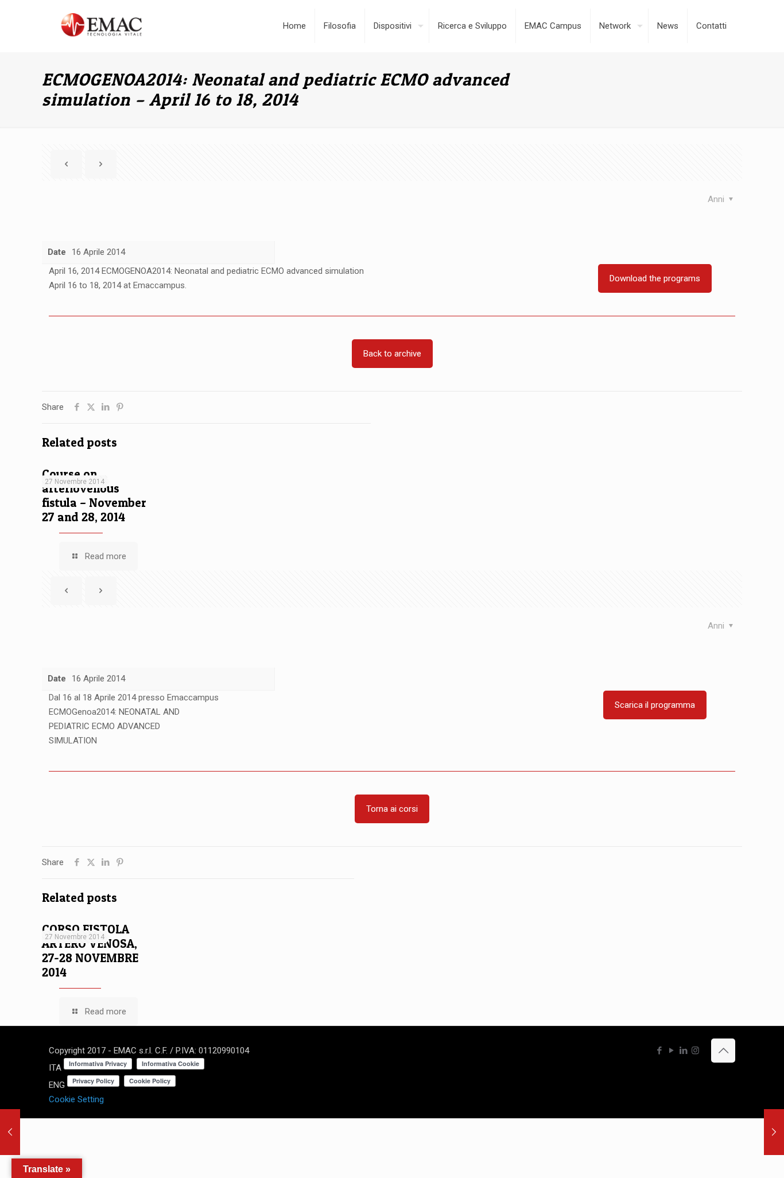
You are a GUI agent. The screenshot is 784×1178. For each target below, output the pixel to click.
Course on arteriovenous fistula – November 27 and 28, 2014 (94, 495)
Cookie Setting (76, 1099)
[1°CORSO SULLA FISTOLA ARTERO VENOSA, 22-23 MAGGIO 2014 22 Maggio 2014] (774, 1132)
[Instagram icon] (695, 1050)
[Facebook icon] (659, 1050)
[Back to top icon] (723, 1050)
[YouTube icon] (671, 1050)
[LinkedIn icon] (683, 1050)
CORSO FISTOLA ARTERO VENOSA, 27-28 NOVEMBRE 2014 (90, 950)
